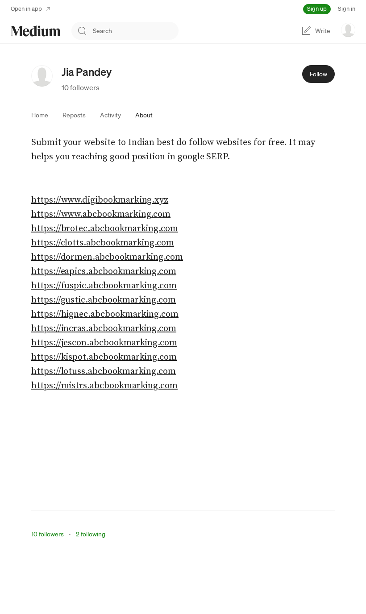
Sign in (346, 8)
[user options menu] (348, 30)
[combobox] (136, 31)
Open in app (26, 8)
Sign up (317, 8)
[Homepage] (36, 31)
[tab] (39, 115)
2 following (90, 534)
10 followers (81, 87)
